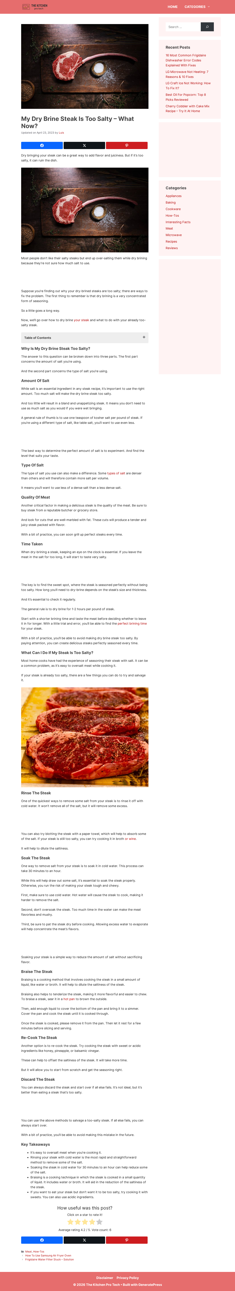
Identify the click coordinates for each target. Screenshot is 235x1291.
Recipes (171, 241)
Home (173, 7)
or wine (130, 839)
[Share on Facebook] (42, 145)
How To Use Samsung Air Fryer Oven (48, 1255)
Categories (195, 7)
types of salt (116, 473)
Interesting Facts (178, 222)
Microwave (174, 235)
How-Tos (38, 1251)
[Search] (207, 26)
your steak (81, 320)
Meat (28, 1251)
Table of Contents (37, 338)
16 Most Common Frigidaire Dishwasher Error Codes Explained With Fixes (186, 60)
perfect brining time (132, 623)
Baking (171, 202)
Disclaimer (104, 1278)
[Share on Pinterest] (127, 145)
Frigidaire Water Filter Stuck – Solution (49, 1259)
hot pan (69, 999)
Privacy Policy (128, 1278)
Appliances (173, 196)
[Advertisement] (83, 278)
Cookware (173, 209)
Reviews (172, 248)
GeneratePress (150, 1285)
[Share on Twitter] (84, 145)
